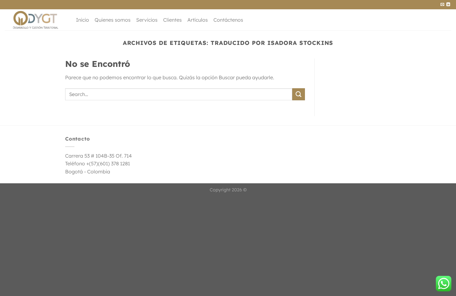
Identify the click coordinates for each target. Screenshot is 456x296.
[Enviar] (298, 94)
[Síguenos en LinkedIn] (448, 4)
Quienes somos (113, 20)
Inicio (82, 20)
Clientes (172, 20)
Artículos (197, 20)
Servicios (147, 20)
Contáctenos (228, 20)
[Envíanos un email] (442, 4)
